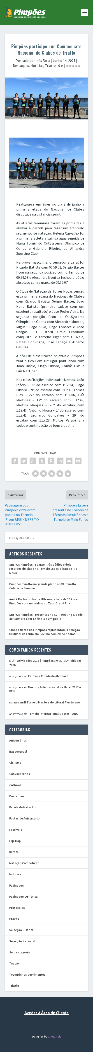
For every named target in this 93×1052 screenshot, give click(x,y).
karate (14, 852)
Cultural (15, 785)
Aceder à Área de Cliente (46, 1013)
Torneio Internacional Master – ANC (53, 714)
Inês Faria (42, 60)
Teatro (14, 963)
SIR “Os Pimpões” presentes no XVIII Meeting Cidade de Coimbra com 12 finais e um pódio (46, 617)
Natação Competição (24, 863)
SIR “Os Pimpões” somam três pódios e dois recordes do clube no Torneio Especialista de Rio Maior (43, 568)
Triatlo (50, 65)
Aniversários (18, 740)
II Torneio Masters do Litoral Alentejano (52, 702)
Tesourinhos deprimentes (27, 974)
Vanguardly (54, 1036)
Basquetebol (18, 751)
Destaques (21, 65)
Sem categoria (19, 952)
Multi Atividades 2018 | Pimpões (31, 661)
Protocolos (17, 908)
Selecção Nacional (22, 941)
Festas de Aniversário (24, 818)
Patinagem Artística (23, 896)
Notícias (36, 65)
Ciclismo (15, 763)
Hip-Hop (15, 841)
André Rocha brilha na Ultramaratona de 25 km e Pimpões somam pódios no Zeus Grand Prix (43, 601)
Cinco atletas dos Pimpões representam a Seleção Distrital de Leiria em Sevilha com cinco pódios (44, 632)
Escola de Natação (22, 807)
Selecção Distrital (22, 930)
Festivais (15, 830)
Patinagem (17, 885)
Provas (14, 919)
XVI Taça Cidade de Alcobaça (48, 676)
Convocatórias (19, 774)
